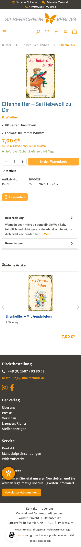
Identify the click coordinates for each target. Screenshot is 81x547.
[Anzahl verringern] (6, 161)
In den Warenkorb (53, 162)
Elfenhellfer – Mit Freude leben (29, 316)
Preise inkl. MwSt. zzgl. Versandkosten (24, 145)
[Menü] (5, 31)
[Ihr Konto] (65, 31)
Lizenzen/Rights (14, 423)
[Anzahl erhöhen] (22, 161)
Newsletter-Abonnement (22, 492)
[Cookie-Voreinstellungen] (12, 535)
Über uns (8, 407)
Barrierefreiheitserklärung (25, 522)
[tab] (39, 226)
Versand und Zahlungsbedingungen (40, 513)
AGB (50, 522)
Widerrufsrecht (13, 459)
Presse (7, 413)
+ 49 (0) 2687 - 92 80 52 (42, 6)
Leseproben (17, 197)
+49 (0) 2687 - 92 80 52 (26, 371)
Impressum (65, 522)
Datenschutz (52, 518)
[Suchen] (37, 31)
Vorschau (9, 418)
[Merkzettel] (47, 31)
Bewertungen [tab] (14, 243)
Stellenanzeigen (14, 429)
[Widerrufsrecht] (56, 31)
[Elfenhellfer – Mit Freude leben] (40, 293)
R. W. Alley (10, 117)
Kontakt (8, 448)
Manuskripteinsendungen (21, 454)
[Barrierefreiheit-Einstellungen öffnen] (8, 473)
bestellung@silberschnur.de (23, 378)
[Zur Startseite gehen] (40, 18)
